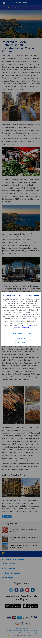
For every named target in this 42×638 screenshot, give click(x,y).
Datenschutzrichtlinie (21, 328)
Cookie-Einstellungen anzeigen (21, 334)
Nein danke (21, 338)
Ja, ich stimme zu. (21, 343)
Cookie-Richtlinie (27, 325)
